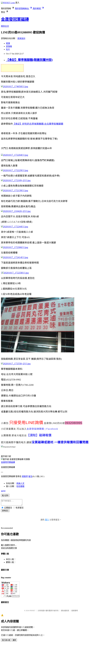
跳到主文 (5, 26)
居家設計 (21, 38)
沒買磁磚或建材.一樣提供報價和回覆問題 (60, 442)
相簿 (8, 43)
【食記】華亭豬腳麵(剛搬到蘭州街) (29, 59)
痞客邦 (25, 476)
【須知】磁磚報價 (39, 435)
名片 (8, 49)
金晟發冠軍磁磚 (15, 19)
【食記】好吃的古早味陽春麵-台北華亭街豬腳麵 (38, 123)
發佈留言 (5, 511)
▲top (3, 491)
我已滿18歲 (6, 640)
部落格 (9, 46)
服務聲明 (74, 610)
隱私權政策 (65, 610)
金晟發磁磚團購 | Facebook (42, 429)
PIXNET (32, 610)
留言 (30, 476)
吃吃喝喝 (20, 486)
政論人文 (20, 483)
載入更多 (5, 495)
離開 (14, 640)
